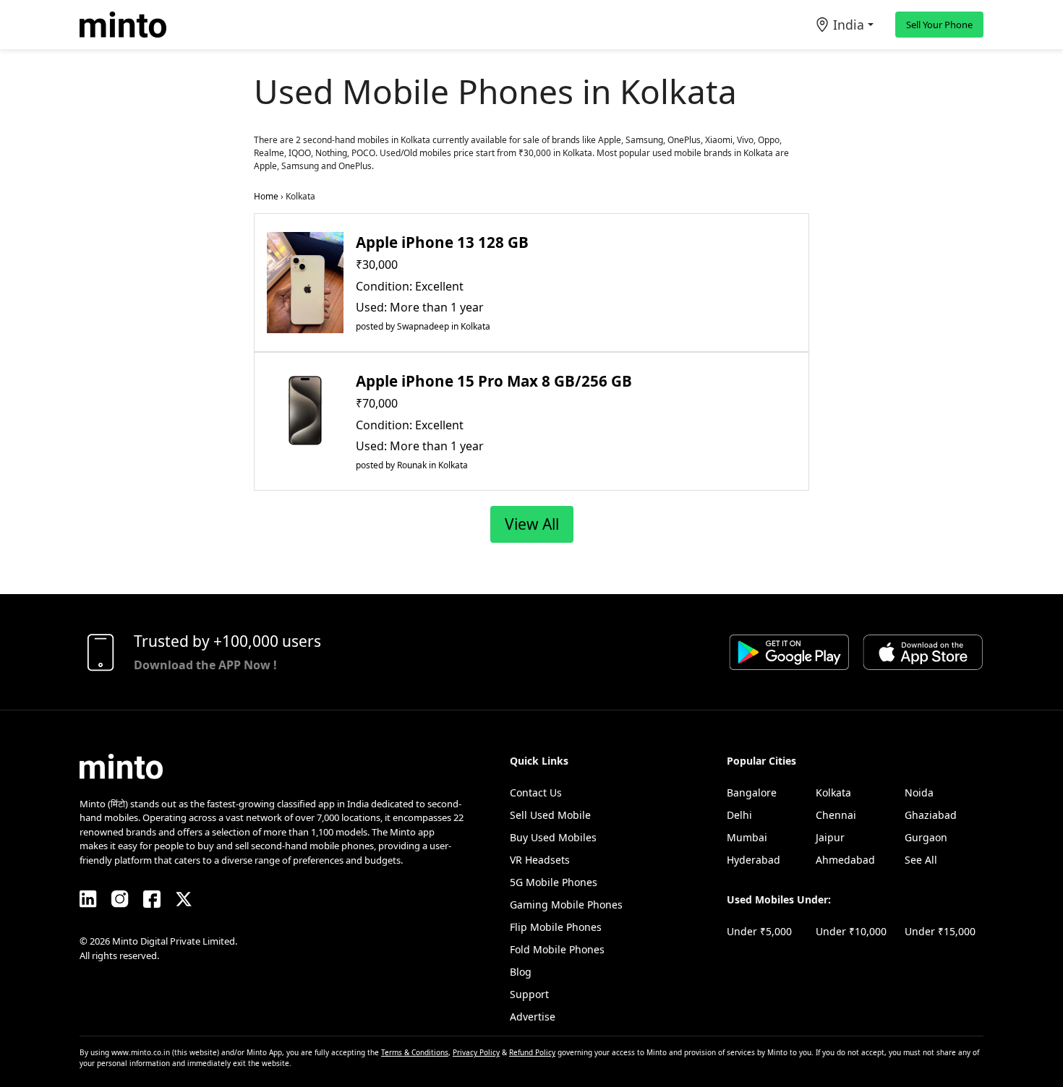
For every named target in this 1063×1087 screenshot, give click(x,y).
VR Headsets (540, 860)
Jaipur (830, 837)
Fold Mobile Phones (557, 949)
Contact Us (536, 792)
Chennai (836, 815)
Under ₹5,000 (759, 931)
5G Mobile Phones (553, 882)
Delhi (739, 815)
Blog (521, 972)
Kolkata (833, 792)
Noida (919, 792)
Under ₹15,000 (940, 931)
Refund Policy (532, 1052)
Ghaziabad (931, 815)
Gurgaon (926, 837)
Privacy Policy (476, 1052)
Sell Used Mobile (550, 815)
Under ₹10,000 (851, 931)
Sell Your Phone (939, 24)
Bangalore (752, 792)
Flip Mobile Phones (556, 927)
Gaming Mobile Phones (566, 904)
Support (529, 994)
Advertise (532, 1016)
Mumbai (747, 837)
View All (532, 524)
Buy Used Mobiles (553, 837)
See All (921, 860)
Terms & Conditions (414, 1052)
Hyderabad (753, 860)
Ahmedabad (845, 860)
